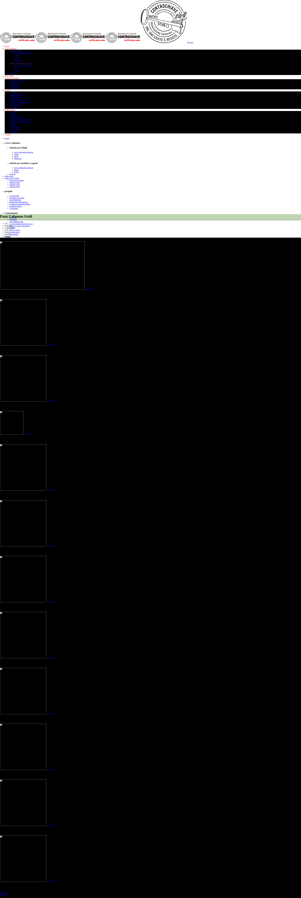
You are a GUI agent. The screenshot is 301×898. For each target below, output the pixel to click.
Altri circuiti (4, 494)
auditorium (4, 718)
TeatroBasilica (5, 349)
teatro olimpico (5, 830)
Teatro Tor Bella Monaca (8, 550)
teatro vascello (5, 774)
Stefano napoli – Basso (7, 438)
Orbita (2, 405)
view (93, 289)
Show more (4, 892)
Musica (2, 293)
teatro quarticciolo (6, 606)
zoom (88, 289)
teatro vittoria (4, 662)
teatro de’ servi (5, 886)
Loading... (4, 895)
